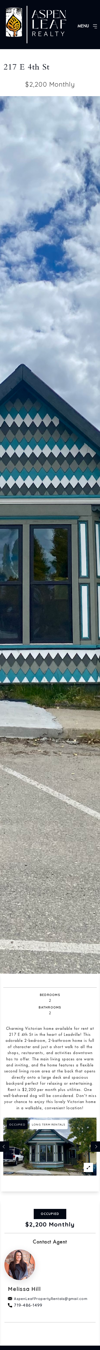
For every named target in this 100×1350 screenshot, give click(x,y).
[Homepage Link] (35, 24)
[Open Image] (50, 1147)
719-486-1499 (28, 1305)
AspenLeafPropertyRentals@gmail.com (50, 1298)
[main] (50, 673)
